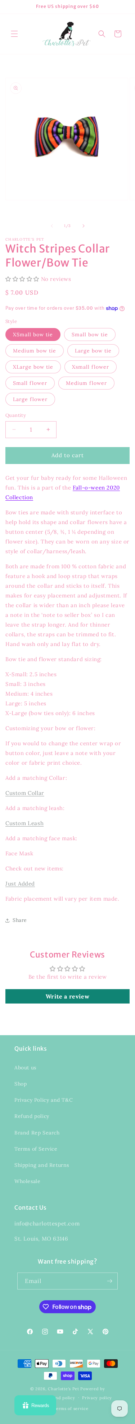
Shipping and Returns (41, 1165)
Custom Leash (24, 823)
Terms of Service (36, 1149)
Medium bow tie (34, 350)
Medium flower (86, 383)
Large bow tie (93, 350)
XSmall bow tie (33, 334)
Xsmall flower (90, 367)
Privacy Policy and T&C (43, 1100)
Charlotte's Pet (63, 1388)
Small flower (30, 383)
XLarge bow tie (33, 367)
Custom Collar (24, 793)
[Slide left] (52, 226)
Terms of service (71, 1408)
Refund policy (31, 1116)
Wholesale (27, 1181)
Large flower (30, 399)
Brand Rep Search (37, 1132)
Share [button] (20, 920)
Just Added (20, 883)
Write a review (67, 996)
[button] (14, 34)
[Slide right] (83, 226)
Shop (20, 1083)
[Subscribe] (109, 1281)
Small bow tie (90, 334)
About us (25, 1067)
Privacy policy (97, 1397)
